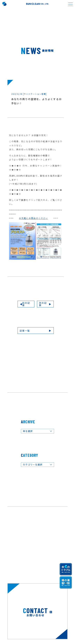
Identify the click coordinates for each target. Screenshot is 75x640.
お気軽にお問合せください (33, 218)
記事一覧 (25, 330)
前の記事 (26, 304)
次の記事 (43, 304)
